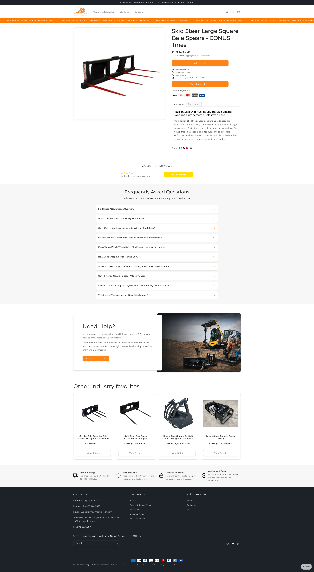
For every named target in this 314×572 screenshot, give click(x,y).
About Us (191, 500)
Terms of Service (137, 518)
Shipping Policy (137, 514)
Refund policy (116, 565)
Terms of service (143, 565)
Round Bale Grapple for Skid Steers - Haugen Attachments (178, 437)
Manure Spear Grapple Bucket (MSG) (221, 437)
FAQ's (189, 509)
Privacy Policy (136, 509)
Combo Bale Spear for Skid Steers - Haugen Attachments (93, 437)
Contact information (174, 565)
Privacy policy (129, 565)
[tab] (179, 104)
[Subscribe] (116, 543)
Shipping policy (158, 565)
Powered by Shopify (101, 565)
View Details (93, 453)
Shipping (188, 56)
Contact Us (191, 505)
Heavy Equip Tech (86, 565)
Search (133, 500)
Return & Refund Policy (140, 505)
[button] (104, 12)
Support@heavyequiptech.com (96, 511)
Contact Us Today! (95, 358)
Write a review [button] (178, 174)
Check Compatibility (199, 84)
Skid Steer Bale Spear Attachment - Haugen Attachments (136, 437)
